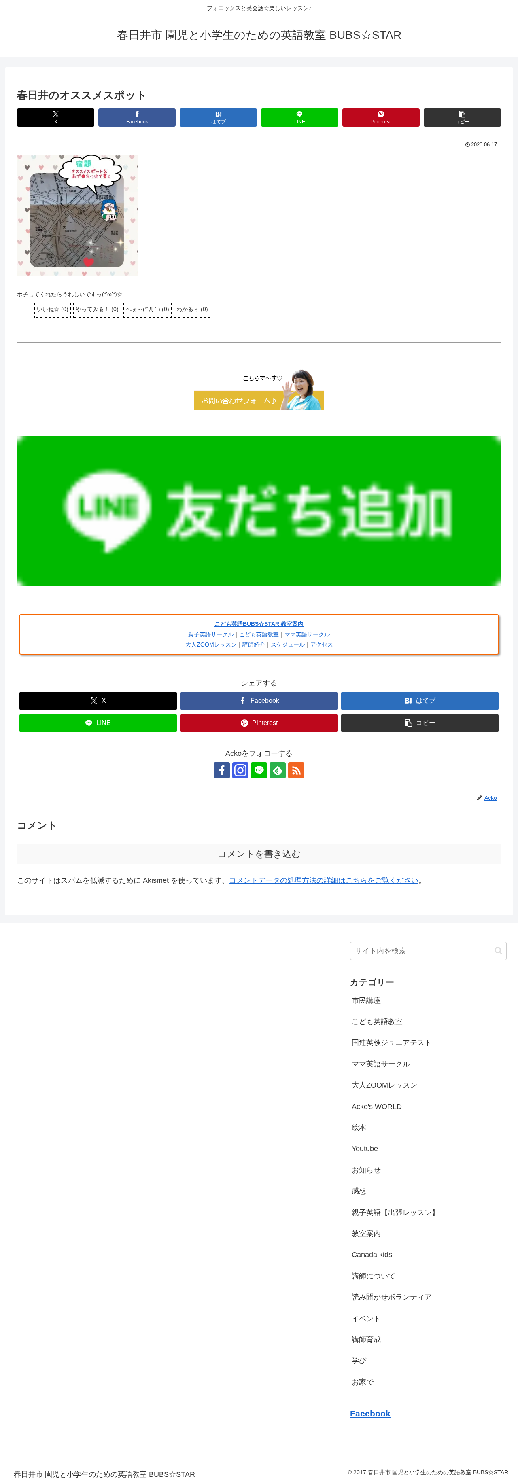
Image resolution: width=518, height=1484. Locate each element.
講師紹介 (253, 644)
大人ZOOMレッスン (211, 644)
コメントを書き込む (259, 854)
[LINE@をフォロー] (259, 770)
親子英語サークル (211, 634)
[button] (462, 117)
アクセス (321, 644)
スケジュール (288, 644)
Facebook (370, 1413)
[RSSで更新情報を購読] (296, 770)
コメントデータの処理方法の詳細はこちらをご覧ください (323, 880)
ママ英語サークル (307, 634)
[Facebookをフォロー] (222, 770)
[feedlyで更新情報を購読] (278, 770)
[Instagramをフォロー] (240, 770)
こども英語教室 (259, 634)
